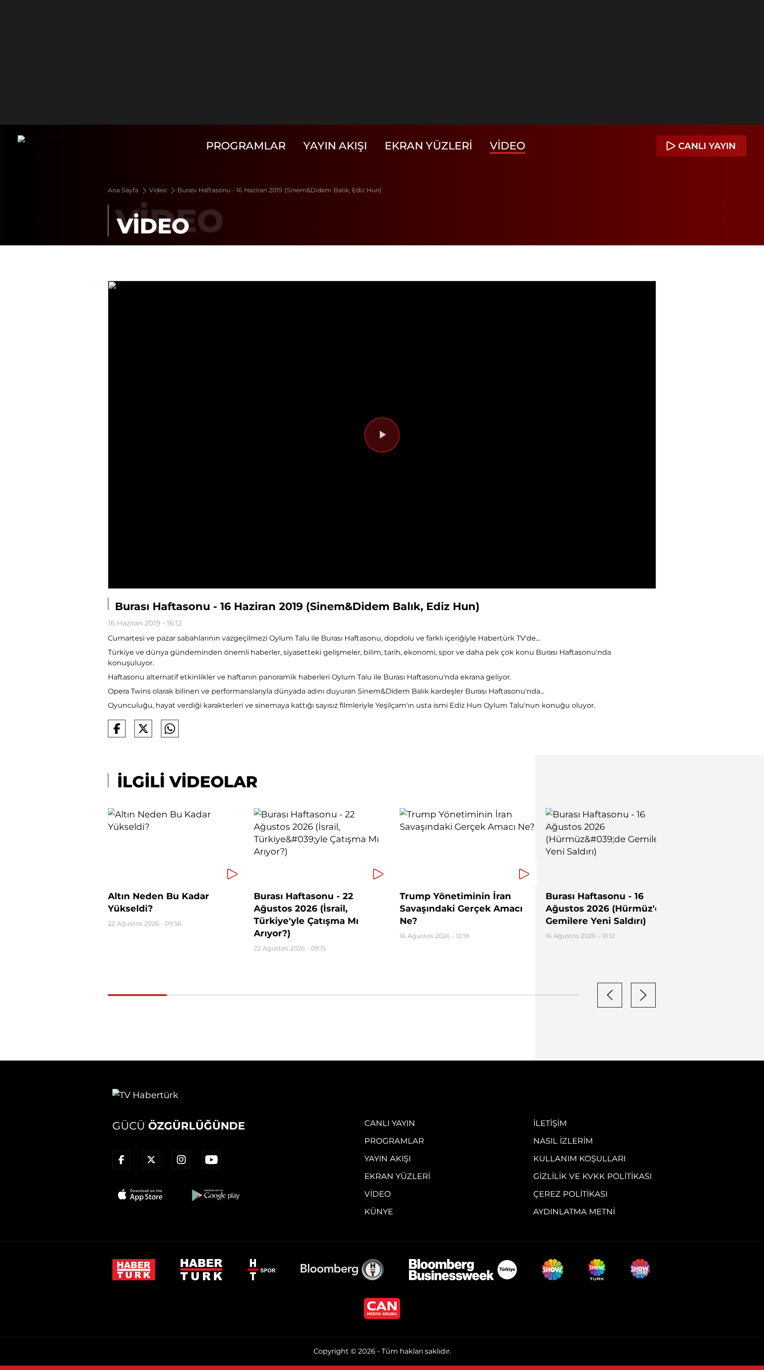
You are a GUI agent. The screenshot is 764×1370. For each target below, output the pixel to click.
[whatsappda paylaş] (170, 728)
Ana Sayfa (124, 190)
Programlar (246, 145)
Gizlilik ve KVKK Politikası (592, 1176)
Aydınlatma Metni (574, 1212)
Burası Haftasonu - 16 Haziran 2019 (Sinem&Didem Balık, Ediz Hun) (279, 190)
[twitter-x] (151, 1159)
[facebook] (121, 1159)
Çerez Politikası (570, 1194)
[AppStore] (140, 1195)
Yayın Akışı (335, 145)
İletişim (550, 1123)
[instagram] (181, 1159)
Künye (378, 1212)
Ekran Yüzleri (428, 145)
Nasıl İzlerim (563, 1141)
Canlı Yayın (389, 1123)
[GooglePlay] (215, 1195)
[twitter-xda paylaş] (143, 728)
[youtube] (211, 1159)
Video (507, 145)
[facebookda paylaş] (117, 728)
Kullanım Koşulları (579, 1159)
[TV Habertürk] (51, 145)
